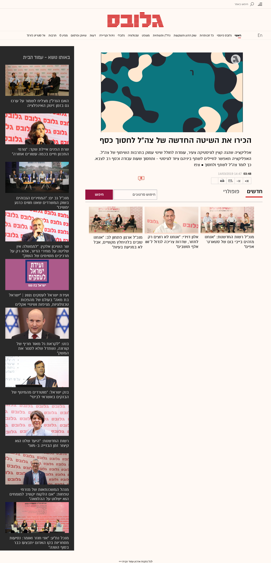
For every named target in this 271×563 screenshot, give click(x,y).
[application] (172, 92)
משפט (146, 35)
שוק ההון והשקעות (185, 35)
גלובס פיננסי (224, 35)
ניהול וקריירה (107, 35)
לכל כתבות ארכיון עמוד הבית (137, 561)
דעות (93, 35)
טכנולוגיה (133, 35)
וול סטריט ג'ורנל (36, 35)
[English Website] (260, 35)
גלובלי (121, 35)
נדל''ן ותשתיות (161, 35)
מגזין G (63, 35)
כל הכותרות (207, 35)
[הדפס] (222, 181)
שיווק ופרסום (78, 35)
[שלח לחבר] (231, 181)
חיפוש (99, 194)
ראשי (238, 35)
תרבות (52, 35)
